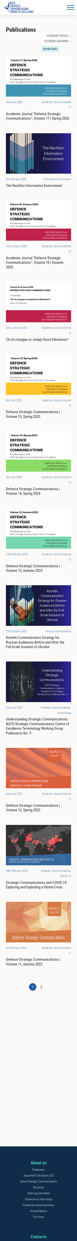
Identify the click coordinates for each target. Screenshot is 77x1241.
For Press (38, 1217)
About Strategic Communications (38, 1181)
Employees (38, 1169)
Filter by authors (56, 41)
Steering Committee (38, 1193)
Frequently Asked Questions (38, 1205)
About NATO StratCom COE (38, 1175)
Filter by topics (57, 36)
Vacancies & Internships (38, 1199)
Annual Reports (38, 1211)
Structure (38, 1187)
